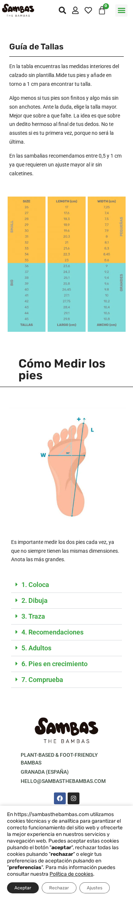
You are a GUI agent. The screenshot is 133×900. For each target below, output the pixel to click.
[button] (121, 10)
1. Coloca (35, 584)
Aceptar (22, 887)
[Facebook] (60, 798)
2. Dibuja (34, 600)
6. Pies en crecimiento (54, 664)
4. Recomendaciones (52, 632)
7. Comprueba (42, 679)
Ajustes (94, 887)
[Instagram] (73, 798)
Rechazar (59, 887)
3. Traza (33, 616)
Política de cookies (71, 874)
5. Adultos (36, 648)
